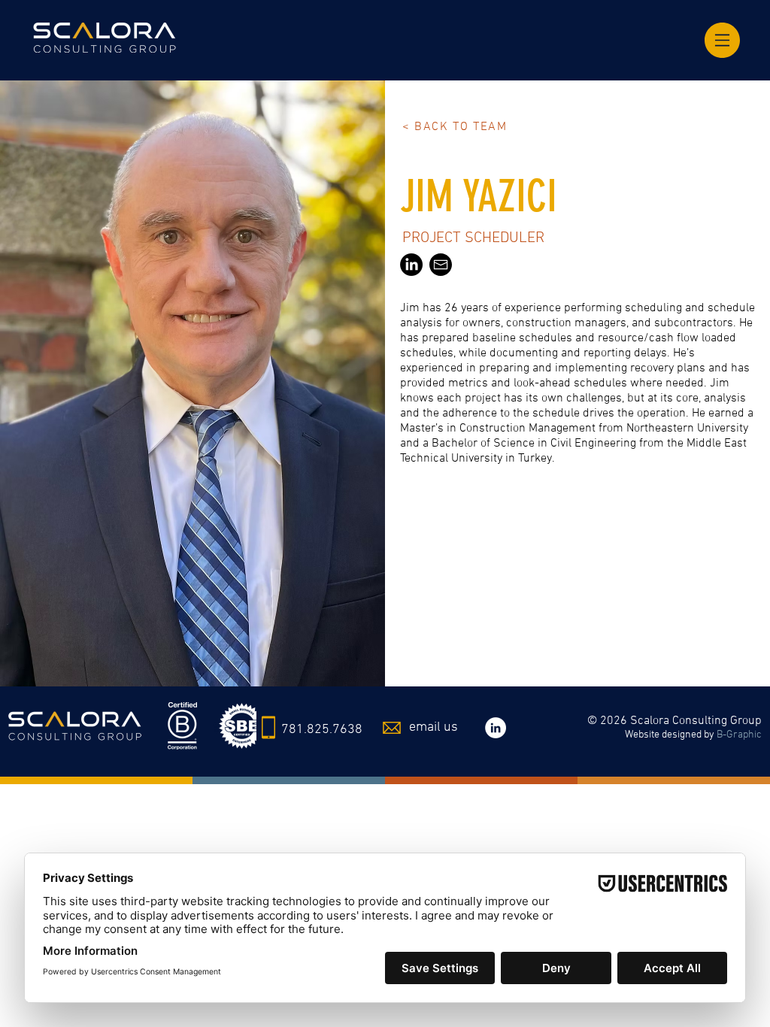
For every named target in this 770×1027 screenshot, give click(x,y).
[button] (722, 40)
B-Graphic (739, 735)
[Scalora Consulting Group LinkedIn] (495, 727)
